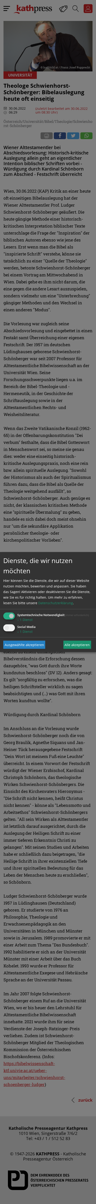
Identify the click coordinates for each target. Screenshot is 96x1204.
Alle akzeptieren (77, 644)
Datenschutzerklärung (55, 603)
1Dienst (25, 619)
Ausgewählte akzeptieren (24, 644)
